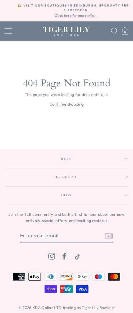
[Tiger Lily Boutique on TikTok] (76, 256)
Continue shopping (66, 104)
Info (66, 195)
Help (66, 159)
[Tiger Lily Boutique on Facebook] (64, 256)
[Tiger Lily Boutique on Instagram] (51, 256)
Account (66, 177)
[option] (68, 10)
